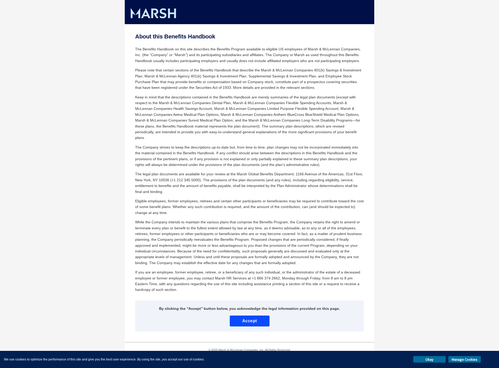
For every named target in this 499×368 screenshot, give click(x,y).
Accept (249, 321)
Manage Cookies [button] (464, 359)
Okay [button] (429, 359)
